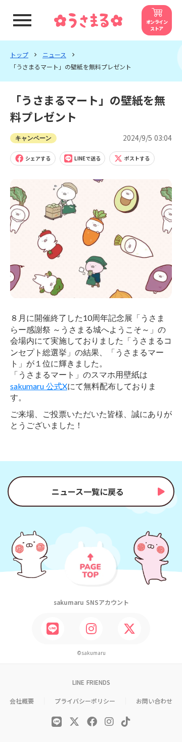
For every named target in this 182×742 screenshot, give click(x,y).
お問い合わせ (154, 701)
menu (22, 20)
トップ (19, 55)
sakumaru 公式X (38, 386)
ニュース (54, 55)
